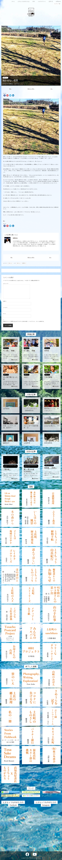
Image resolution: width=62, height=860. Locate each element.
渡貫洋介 (24, 263)
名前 (4, 301)
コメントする (16, 83)
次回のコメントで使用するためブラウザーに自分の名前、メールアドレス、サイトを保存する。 (24, 321)
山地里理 (27, 443)
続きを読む (15, 359)
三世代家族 (48, 377)
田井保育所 (48, 443)
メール (5, 307)
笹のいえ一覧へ (31, 88)
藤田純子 (6, 443)
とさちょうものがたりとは (23, 1)
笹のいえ (10, 263)
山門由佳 (6, 408)
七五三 (26, 377)
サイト (4, 313)
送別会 (46, 350)
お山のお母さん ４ (51, 426)
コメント (5, 283)
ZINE (33, 1)
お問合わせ (58, 1)
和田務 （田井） (50, 468)
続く (4, 220)
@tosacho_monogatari (56, 839)
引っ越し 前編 (29, 350)
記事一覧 (51, 1)
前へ (10, 88)
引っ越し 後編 (8, 350)
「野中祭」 (7, 469)
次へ (52, 88)
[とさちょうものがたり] (31, 20)
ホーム (13, 1)
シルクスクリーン (42, 1)
